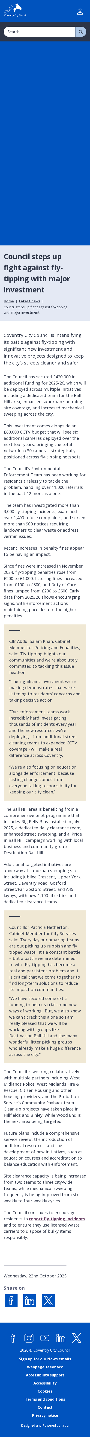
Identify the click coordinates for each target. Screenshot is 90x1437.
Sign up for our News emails (45, 1358)
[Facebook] (13, 1338)
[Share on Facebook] (11, 1300)
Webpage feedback (45, 1367)
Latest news (29, 301)
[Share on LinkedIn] (29, 1300)
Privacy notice (45, 1415)
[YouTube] (45, 1338)
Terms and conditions (45, 1399)
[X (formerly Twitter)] (76, 1338)
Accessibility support (45, 1375)
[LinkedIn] (60, 1338)
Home (9, 301)
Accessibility (45, 1383)
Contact (45, 1407)
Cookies (45, 1391)
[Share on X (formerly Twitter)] (48, 1300)
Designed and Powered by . (45, 1425)
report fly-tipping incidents (57, 1218)
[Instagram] (29, 1338)
